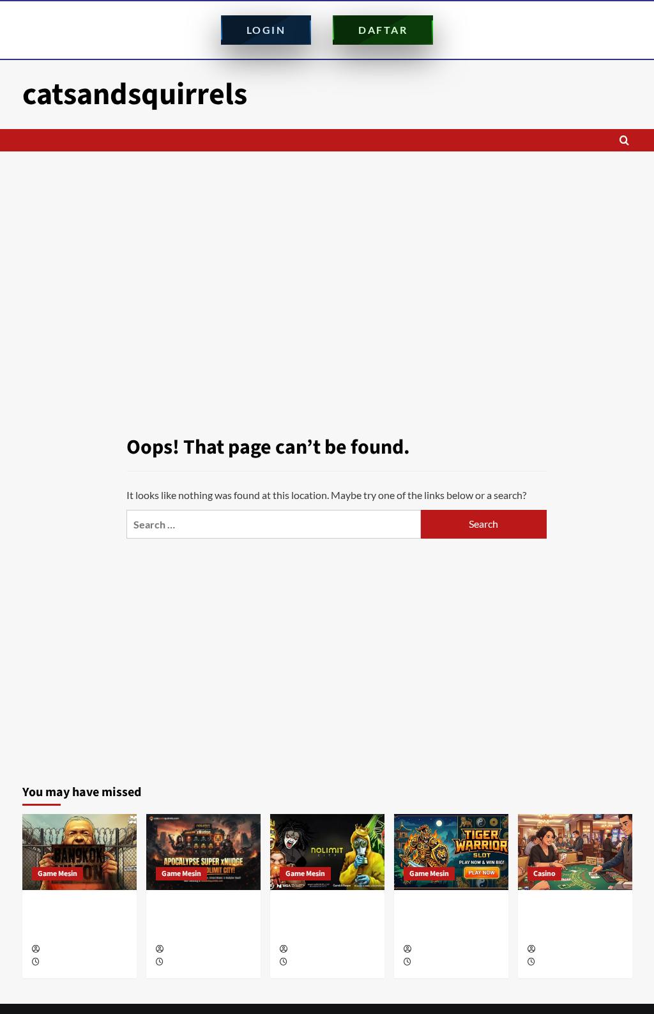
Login (266, 30)
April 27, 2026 (311, 962)
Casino (544, 873)
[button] (624, 140)
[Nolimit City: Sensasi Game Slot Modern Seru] (327, 852)
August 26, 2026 (67, 962)
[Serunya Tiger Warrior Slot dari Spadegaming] (451, 852)
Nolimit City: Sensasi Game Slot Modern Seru (324, 920)
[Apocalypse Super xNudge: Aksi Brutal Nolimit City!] (203, 852)
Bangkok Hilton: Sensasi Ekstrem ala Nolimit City (74, 920)
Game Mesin (57, 873)
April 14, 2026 (559, 962)
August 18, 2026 (191, 962)
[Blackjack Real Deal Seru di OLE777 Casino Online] (575, 852)
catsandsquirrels (134, 94)
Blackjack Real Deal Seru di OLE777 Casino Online (575, 920)
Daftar (382, 30)
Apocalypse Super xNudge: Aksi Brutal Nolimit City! (198, 920)
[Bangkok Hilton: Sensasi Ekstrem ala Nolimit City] (79, 852)
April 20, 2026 (435, 962)
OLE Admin (60, 949)
